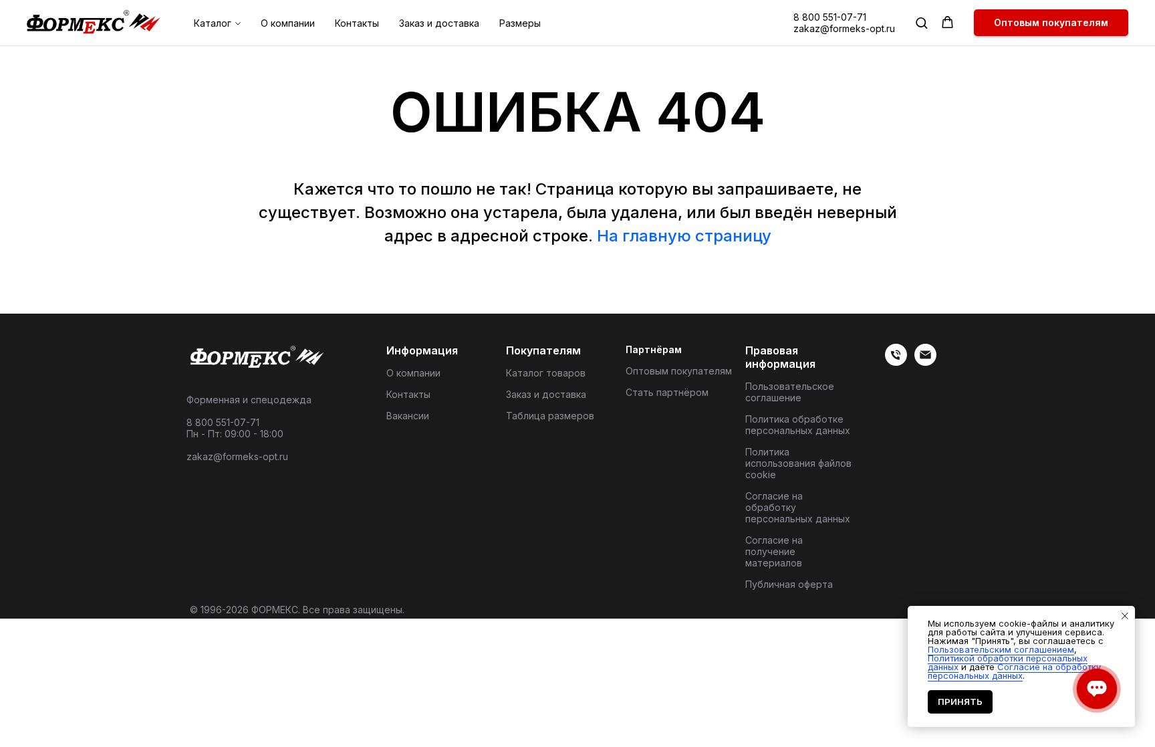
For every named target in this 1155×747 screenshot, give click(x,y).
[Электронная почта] (925, 362)
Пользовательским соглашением (1001, 649)
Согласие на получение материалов (774, 551)
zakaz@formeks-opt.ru (844, 28)
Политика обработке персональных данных (797, 424)
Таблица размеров (550, 415)
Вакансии (407, 415)
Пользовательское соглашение (789, 392)
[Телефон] (896, 362)
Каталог (212, 23)
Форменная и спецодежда (248, 399)
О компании (288, 23)
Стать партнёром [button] (667, 392)
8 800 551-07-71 (829, 17)
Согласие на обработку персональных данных (797, 507)
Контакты (357, 23)
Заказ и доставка (439, 23)
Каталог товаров (546, 373)
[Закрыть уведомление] (1125, 616)
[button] (921, 22)
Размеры (520, 23)
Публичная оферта (789, 584)
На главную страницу (684, 235)
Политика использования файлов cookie (798, 463)
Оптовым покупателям (679, 371)
